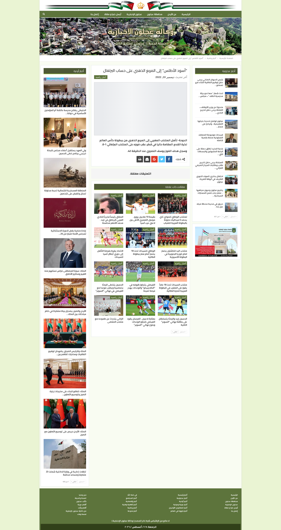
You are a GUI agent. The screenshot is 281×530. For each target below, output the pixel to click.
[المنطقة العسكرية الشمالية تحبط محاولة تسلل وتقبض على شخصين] (65, 173)
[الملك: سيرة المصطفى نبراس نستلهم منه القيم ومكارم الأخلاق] (65, 253)
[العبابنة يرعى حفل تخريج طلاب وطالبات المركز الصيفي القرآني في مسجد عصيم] (231, 165)
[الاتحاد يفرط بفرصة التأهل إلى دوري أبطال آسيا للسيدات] (108, 237)
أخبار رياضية (101, 77)
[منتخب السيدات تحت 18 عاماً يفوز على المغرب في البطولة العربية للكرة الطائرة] (172, 271)
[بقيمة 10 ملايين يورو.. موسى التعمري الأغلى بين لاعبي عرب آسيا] (140, 203)
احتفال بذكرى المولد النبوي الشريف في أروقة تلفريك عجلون (209, 179)
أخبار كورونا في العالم (179, 511)
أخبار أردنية (183, 501)
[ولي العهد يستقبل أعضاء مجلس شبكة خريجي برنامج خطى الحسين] (65, 132)
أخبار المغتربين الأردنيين (178, 507)
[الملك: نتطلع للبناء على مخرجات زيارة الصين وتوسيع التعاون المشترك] (65, 373)
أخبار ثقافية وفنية (129, 504)
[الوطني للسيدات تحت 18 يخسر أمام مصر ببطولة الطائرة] (140, 237)
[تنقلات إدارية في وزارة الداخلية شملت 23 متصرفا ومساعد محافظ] (65, 454)
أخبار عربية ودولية (180, 504)
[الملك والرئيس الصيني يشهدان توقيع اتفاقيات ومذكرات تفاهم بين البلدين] (65, 333)
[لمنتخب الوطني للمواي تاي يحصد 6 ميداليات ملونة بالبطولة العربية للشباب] (172, 203)
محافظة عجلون (154, 14)
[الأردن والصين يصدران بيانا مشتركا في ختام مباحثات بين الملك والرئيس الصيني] (65, 293)
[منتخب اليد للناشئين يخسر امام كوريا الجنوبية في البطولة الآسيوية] (172, 237)
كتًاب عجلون (81, 501)
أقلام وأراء (82, 507)
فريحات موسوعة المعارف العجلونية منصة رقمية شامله (210, 137)
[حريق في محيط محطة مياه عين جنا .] (231, 207)
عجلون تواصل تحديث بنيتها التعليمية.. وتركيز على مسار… (210, 124)
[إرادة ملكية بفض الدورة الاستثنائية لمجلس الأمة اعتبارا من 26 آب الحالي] (65, 213)
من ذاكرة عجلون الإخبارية (76, 511)
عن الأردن (172, 14)
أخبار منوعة (132, 511)
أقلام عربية (82, 504)
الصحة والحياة (80, 498)
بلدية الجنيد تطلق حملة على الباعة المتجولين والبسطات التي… (210, 151)
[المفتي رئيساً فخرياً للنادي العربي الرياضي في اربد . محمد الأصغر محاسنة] (108, 203)
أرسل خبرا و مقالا (112, 14)
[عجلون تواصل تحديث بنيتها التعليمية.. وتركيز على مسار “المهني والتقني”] (231, 124)
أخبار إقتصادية (131, 501)
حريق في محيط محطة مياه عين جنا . (210, 205)
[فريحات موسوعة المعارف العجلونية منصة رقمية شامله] (231, 138)
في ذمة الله (132, 494)
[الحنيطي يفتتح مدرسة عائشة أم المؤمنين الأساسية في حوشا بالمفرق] (65, 92)
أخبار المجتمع (131, 498)
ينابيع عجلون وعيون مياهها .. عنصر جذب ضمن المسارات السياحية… (209, 193)
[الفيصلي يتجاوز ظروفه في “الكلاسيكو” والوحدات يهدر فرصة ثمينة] (140, 271)
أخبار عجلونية (182, 498)
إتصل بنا (95, 14)
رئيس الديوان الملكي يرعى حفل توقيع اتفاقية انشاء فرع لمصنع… (209, 82)
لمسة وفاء (81, 514)
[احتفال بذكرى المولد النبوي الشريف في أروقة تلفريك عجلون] (231, 179)
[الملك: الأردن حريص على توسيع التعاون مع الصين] (65, 413)
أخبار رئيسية (182, 494)
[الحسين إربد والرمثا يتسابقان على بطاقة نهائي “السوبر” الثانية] (172, 305)
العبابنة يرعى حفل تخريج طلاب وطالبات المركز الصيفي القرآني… (209, 165)
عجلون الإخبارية (134, 14)
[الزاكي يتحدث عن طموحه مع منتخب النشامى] (108, 305)
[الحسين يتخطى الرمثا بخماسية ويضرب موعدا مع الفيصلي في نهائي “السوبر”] (108, 271)
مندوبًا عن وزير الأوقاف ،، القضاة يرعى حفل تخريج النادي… (211, 110)
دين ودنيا (82, 494)
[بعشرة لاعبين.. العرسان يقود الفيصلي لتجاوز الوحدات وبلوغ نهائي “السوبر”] (140, 305)
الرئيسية (186, 14)
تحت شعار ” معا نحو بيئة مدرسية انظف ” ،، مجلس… (210, 94)
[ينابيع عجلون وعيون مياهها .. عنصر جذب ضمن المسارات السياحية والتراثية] (231, 193)
